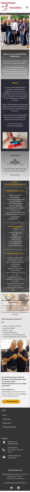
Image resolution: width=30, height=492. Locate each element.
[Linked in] (18, 487)
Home (4, 415)
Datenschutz (6, 423)
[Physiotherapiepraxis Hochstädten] (11, 6)
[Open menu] (27, 7)
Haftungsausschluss (9, 427)
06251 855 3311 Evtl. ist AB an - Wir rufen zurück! (15, 450)
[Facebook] (11, 487)
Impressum (6, 419)
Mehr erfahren (11, 401)
